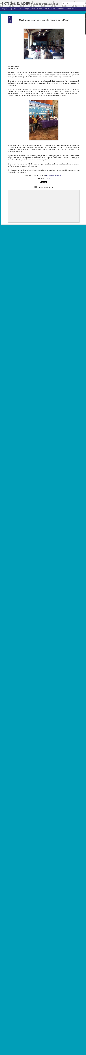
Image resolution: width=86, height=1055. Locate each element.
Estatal (33, 9)
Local (20, 9)
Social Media (71, 9)
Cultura (47, 178)
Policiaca (40, 9)
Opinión (46, 9)
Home (14, 9)
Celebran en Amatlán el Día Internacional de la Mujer (43, 19)
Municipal (26, 9)
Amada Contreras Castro (54, 175)
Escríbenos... (61, 9)
